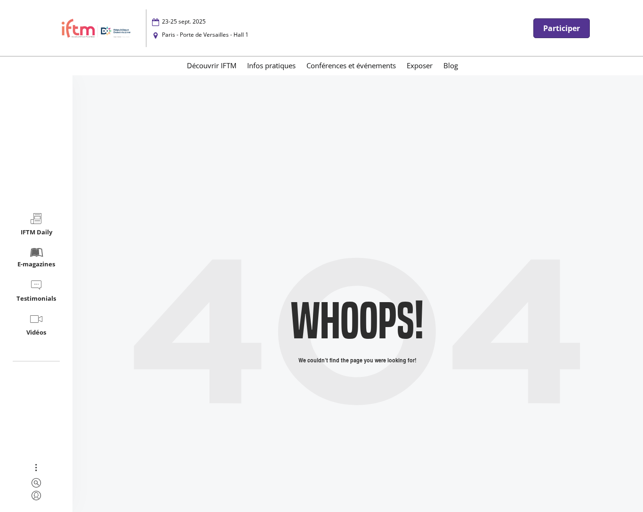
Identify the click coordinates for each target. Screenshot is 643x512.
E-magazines (36, 264)
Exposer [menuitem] (420, 65)
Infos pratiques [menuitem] (271, 65)
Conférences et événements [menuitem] (351, 65)
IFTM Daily (36, 232)
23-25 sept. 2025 (184, 21)
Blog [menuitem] (450, 65)
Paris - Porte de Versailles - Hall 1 (205, 35)
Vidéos (36, 332)
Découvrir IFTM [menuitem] (211, 65)
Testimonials (36, 298)
